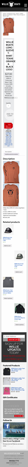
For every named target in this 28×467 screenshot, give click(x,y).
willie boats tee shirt (8, 145)
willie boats (8, 140)
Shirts (17, 13)
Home (4, 13)
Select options (8, 298)
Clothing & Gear (11, 13)
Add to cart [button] (7, 245)
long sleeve (8, 135)
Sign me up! (13, 339)
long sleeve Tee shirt (8, 137)
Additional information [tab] (11, 154)
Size (5, 97)
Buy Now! (18, 416)
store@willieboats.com (14, 458)
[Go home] (11, 4)
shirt (10, 138)
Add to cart (9, 115)
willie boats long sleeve (8, 141)
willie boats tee (8, 143)
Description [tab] (8, 151)
